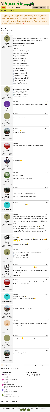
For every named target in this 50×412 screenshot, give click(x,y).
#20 (47, 350)
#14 (47, 264)
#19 (47, 335)
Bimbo (7, 165)
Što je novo (10, 7)
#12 (47, 235)
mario (7, 194)
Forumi (3, 7)
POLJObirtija (7, 374)
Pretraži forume (11, 10)
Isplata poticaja (7, 390)
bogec (7, 242)
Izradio (37, 406)
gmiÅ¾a (4, 30)
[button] (14, 7)
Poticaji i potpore (8, 392)
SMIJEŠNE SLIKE (8, 395)
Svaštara (6, 377)
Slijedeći (7, 33)
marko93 (7, 135)
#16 (47, 294)
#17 (47, 306)
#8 (47, 172)
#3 (47, 101)
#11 (47, 214)
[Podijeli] (45, 36)
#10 (47, 202)
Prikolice (6, 387)
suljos (7, 328)
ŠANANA (7, 150)
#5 (47, 128)
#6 (47, 143)
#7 (47, 158)
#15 (47, 279)
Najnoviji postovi (6, 372)
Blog (17, 7)
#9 (47, 187)
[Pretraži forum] (48, 7)
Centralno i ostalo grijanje (10, 379)
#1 (47, 36)
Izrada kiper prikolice (9, 384)
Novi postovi (3, 10)
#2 (47, 87)
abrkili (7, 180)
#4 (47, 113)
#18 (47, 320)
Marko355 (7, 313)
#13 (47, 249)
